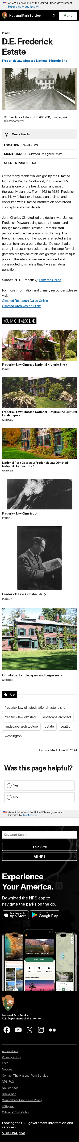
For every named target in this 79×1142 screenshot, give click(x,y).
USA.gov (8, 1106)
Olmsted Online (50, 280)
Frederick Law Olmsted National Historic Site (34, 60)
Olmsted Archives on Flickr (21, 306)
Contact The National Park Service (25, 1075)
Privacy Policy (11, 1057)
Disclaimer (9, 1094)
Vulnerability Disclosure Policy (22, 1100)
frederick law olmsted (20, 717)
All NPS (40, 857)
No (15, 797)
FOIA (5, 1063)
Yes (16, 785)
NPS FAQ (8, 1081)
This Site (39, 847)
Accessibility (10, 1051)
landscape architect (57, 717)
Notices (7, 1069)
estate (49, 726)
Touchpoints (29, 815)
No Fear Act (10, 1088)
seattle (65, 726)
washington (13, 736)
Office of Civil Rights (15, 1112)
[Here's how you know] (39, 5)
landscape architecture (21, 726)
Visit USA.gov (13, 1133)
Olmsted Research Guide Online (25, 301)
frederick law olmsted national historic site (35, 707)
